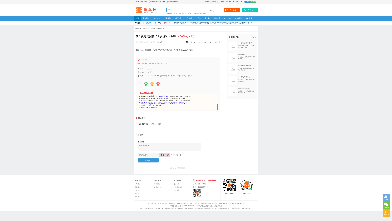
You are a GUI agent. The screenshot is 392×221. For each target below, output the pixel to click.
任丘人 (181, 13)
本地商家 (217, 18)
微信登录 (253, 1)
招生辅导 (167, 18)
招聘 (162, 28)
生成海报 (216, 42)
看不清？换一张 (176, 155)
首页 (137, 18)
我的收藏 (214, 1)
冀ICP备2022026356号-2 (185, 203)
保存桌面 (206, 1)
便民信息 (178, 18)
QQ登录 (247, 1)
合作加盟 (137, 196)
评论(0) (193, 42)
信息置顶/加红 (178, 187)
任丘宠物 (248, 18)
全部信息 (150, 28)
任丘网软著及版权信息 (236, 203)
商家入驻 (157, 184)
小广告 (207, 18)
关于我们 (137, 184)
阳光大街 (186, 13)
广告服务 (137, 190)
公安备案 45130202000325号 (186, 206)
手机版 (222, 1)
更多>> (254, 37)
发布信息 (176, 184)
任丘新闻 (227, 18)
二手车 (198, 18)
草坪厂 (176, 13)
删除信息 (176, 190)
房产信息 (156, 18)
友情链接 (137, 193)
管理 (199, 42)
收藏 (204, 42)
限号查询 (167, 23)
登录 (240, 1)
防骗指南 (153, 107)
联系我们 (137, 187)
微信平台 (231, 1)
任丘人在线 (193, 13)
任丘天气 (158, 23)
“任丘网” (159, 203)
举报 (209, 42)
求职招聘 (146, 18)
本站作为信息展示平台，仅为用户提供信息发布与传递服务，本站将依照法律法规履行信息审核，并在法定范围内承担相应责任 (214, 23)
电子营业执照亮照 (216, 206)
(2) (168, 76)
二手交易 (188, 18)
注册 (237, 1)
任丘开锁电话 (201, 13)
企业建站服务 (158, 187)
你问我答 (238, 18)
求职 (159, 124)
